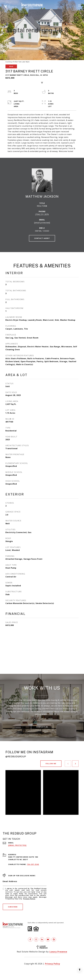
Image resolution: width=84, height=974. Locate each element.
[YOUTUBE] (48, 939)
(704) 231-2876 (42, 214)
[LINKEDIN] (42, 939)
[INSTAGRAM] (36, 939)
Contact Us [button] (42, 727)
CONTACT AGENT (42, 238)
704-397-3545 (33, 864)
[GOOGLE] (54, 939)
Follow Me (51, 764)
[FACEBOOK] (30, 939)
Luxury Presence (58, 951)
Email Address (10, 881)
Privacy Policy (29, 899)
